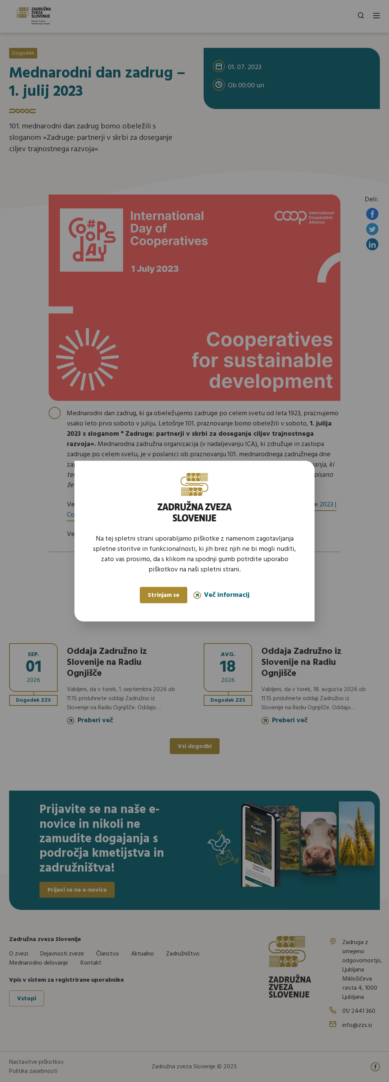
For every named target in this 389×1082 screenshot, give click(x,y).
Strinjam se (163, 595)
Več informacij (227, 595)
